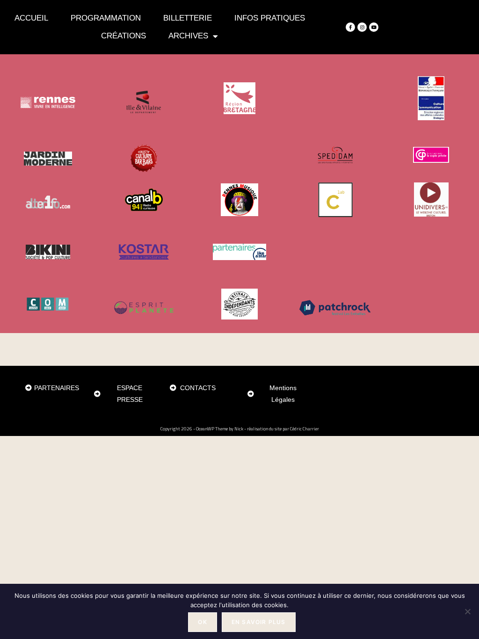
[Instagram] (362, 27)
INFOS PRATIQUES (269, 18)
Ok (202, 621)
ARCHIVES (188, 35)
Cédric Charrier (304, 428)
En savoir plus (259, 621)
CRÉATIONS (123, 35)
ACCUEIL (31, 18)
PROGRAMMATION (106, 18)
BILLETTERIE (187, 18)
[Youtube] (373, 27)
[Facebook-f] (350, 27)
